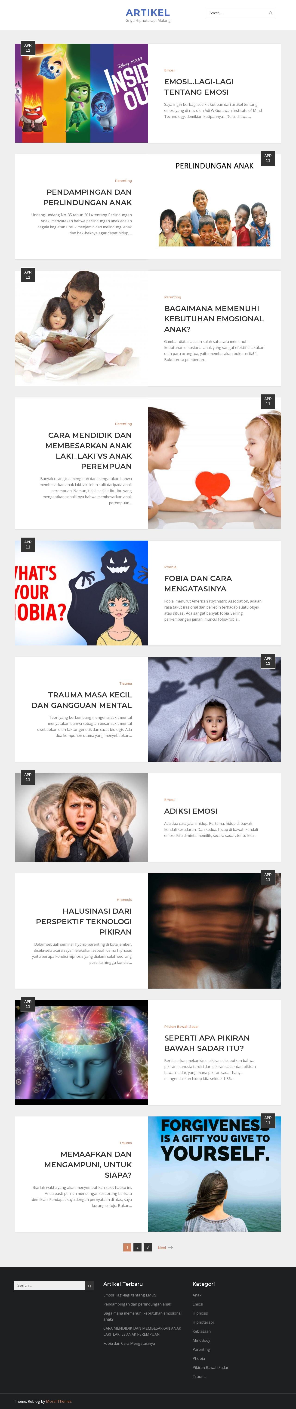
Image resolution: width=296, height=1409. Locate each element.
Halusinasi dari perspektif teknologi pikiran (84, 921)
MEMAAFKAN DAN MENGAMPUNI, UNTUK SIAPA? (88, 1165)
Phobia (170, 567)
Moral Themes (58, 1401)
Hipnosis (124, 900)
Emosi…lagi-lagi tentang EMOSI (130, 1295)
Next (162, 1248)
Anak (197, 1295)
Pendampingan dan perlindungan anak (137, 1304)
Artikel (148, 12)
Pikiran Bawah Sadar (181, 1027)
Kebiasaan (202, 1331)
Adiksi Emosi (190, 811)
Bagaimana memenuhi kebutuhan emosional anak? (214, 319)
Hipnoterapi (203, 1322)
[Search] (270, 13)
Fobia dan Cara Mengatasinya (129, 1343)
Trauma (125, 683)
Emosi (169, 70)
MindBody (201, 1340)
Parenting (123, 181)
